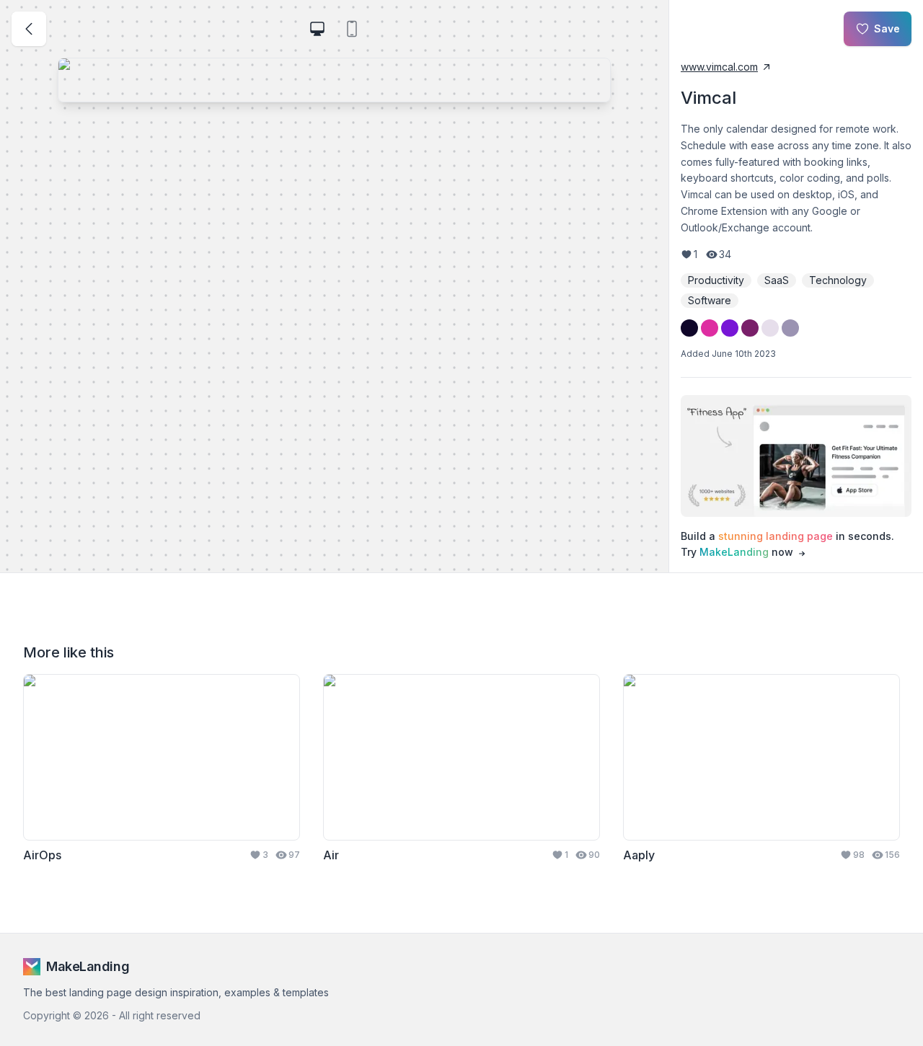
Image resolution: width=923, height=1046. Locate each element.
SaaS (776, 280)
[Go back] (29, 29)
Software (709, 300)
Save (887, 28)
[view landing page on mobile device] (351, 28)
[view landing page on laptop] (317, 28)
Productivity (716, 280)
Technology (838, 280)
